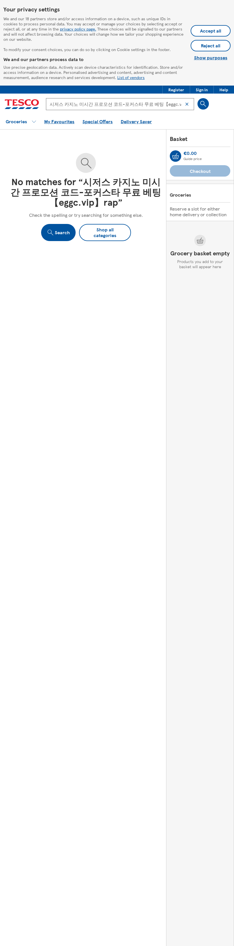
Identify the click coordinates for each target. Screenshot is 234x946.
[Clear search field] (186, 104)
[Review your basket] (175, 156)
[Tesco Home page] (22, 104)
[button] (176, 90)
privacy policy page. (78, 29)
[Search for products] (203, 104)
